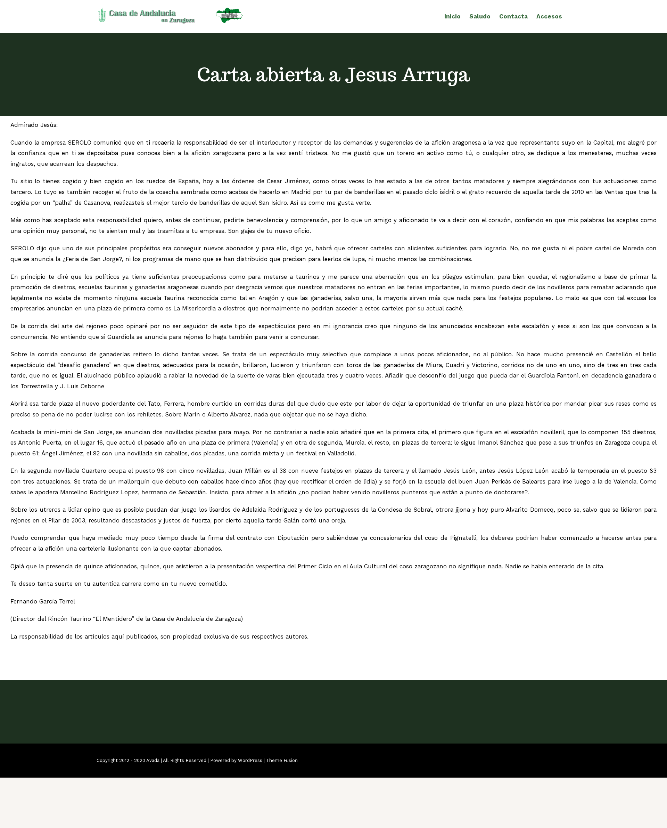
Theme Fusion (282, 760)
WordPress (250, 760)
